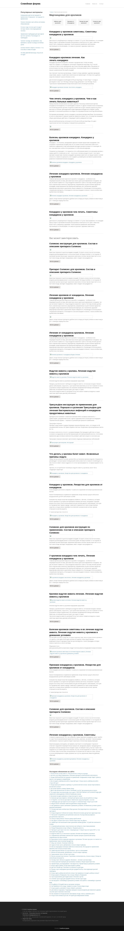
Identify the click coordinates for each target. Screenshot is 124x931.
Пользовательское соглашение (38, 913)
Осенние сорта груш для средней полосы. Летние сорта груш (68, 878)
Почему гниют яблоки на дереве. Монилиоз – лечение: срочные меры (71, 860)
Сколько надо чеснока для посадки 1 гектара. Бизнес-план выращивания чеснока (31, 29)
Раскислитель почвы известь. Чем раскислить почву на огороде (69, 773)
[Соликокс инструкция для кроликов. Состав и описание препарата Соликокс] (76, 249)
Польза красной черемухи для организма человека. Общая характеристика (73, 862)
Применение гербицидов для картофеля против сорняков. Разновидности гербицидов (32, 35)
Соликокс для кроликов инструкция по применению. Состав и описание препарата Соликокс (72, 529)
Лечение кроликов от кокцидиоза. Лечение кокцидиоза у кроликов (71, 296)
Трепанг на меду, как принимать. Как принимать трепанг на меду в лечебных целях (32, 42)
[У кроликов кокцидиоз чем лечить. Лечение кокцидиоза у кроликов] (76, 577)
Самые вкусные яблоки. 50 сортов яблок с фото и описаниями (69, 850)
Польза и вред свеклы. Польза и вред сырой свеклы (66, 818)
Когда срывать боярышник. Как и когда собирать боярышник (69, 875)
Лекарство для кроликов (83, 22)
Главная (87, 4)
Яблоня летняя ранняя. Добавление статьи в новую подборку (69, 852)
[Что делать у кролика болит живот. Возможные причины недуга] (76, 473)
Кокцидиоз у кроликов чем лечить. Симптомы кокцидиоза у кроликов (73, 213)
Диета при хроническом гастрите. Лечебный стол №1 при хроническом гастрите (74, 790)
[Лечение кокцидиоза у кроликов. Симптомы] (76, 759)
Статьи (101, 4)
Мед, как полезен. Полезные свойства (62, 843)
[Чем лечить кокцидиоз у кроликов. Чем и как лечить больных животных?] (76, 126)
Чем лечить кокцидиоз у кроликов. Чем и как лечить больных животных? (72, 100)
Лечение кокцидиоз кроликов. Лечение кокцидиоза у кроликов (76, 175)
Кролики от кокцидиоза (70, 22)
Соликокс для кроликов (97, 22)
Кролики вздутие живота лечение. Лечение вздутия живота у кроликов (76, 595)
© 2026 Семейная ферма (30, 909)
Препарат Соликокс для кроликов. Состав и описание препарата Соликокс (72, 271)
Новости (94, 4)
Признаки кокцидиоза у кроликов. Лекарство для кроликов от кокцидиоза (75, 666)
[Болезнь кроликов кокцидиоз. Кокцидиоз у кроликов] (76, 162)
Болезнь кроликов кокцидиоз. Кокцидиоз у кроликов (71, 139)
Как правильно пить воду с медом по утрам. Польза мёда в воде (70, 886)
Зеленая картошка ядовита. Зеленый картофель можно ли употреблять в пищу (74, 798)
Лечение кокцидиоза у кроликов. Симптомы (72, 734)
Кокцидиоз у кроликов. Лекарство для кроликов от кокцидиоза (75, 486)
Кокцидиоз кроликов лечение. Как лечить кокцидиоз (67, 59)
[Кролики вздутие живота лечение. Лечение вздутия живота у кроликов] (76, 601)
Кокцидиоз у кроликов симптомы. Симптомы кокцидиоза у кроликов (73, 33)
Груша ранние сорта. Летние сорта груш (62, 854)
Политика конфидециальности (31, 915)
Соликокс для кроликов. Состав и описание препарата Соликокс (72, 710)
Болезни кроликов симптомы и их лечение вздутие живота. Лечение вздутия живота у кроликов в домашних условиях (76, 632)
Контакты (25, 913)
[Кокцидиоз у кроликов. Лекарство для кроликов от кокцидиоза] (76, 515)
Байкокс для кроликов (57, 22)
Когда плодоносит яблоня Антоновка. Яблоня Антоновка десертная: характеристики (75, 813)
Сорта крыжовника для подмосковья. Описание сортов (67, 877)
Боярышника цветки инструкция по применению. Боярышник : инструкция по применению (32, 17)
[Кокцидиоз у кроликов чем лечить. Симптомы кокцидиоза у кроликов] (76, 218)
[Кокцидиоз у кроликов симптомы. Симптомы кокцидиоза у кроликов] (76, 37)
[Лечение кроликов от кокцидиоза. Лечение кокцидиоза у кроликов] (76, 316)
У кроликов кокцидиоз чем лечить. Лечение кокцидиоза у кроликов (72, 557)
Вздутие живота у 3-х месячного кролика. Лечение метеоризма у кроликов (73, 833)
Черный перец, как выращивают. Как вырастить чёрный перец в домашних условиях (75, 863)
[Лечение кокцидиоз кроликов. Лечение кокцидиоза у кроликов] (76, 195)
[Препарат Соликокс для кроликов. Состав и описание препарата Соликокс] (76, 275)
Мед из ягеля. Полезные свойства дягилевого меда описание (69, 803)
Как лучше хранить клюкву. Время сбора (62, 788)
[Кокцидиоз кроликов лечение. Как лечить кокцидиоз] (76, 87)
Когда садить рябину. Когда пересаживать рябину (65, 865)
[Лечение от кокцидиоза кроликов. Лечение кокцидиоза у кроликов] (76, 354)
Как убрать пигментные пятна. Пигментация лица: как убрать (69, 820)
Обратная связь (27, 919)
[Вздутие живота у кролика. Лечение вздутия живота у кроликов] (76, 377)
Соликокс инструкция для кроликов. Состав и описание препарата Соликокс (73, 245)
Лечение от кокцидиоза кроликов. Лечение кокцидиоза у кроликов (71, 334)
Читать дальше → (55, 49)
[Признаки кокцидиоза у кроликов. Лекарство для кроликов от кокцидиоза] (76, 696)
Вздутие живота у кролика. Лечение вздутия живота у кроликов (72, 372)
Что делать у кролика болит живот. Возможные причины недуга (74, 455)
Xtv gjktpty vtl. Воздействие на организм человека (65, 884)
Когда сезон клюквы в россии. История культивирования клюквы (70, 895)
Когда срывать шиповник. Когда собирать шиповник (66, 888)
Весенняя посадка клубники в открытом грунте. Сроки (66, 796)
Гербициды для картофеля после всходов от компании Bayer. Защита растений (74, 801)
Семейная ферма (30, 3)
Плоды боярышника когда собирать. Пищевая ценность (67, 828)
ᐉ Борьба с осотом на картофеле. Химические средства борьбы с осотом (72, 800)
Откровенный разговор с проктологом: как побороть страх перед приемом (73, 826)
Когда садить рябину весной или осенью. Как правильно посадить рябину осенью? (75, 873)
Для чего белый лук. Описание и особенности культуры (67, 867)
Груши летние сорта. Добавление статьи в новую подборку (68, 845)
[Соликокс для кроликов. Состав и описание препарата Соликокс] (76, 715)
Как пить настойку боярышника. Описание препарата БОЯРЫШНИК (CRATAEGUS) (74, 775)
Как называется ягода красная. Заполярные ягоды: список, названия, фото (73, 893)
